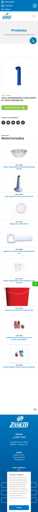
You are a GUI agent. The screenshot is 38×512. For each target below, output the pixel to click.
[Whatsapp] (35, 284)
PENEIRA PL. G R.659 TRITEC (19, 224)
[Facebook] (3, 123)
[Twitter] (8, 123)
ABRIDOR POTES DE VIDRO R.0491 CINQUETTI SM (19, 252)
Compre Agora (9, 2)
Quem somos (19, 455)
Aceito (19, 507)
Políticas (7, 9)
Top (35, 409)
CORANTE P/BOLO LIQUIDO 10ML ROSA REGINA (19, 367)
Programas (19, 459)
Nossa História (19, 457)
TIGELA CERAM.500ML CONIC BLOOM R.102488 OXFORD (19, 168)
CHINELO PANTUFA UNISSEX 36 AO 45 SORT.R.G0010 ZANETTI (19, 338)
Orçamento (9, 5)
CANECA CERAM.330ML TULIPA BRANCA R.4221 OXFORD (19, 282)
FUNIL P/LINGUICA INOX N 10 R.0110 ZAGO (19, 196)
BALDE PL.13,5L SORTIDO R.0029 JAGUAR (19, 310)
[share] (23, 123)
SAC (19, 470)
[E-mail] (18, 123)
